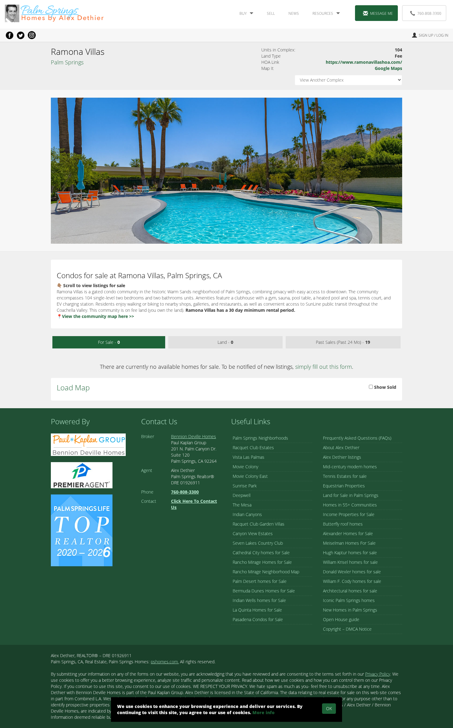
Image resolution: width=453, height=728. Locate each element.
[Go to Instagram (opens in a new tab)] (32, 35)
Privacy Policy (377, 674)
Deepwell (242, 495)
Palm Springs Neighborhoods (260, 438)
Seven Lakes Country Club (258, 543)
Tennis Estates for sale (345, 476)
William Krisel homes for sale (350, 562)
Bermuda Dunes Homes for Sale (264, 591)
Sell (271, 13)
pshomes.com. (165, 662)
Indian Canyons (247, 514)
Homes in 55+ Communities (350, 505)
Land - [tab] (225, 342)
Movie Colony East (250, 476)
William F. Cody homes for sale (352, 581)
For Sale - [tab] (109, 342)
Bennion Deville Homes (193, 436)
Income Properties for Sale (348, 514)
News (293, 13)
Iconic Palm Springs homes (349, 600)
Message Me (381, 13)
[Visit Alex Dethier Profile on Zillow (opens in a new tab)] (81, 475)
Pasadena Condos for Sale (258, 619)
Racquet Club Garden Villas (258, 524)
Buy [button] (243, 13)
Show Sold (384, 387)
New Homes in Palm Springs (350, 610)
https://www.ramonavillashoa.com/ (364, 62)
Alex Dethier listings (342, 457)
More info (263, 712)
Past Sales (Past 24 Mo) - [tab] (343, 342)
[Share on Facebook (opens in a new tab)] (9, 35)
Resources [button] (322, 13)
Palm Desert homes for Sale (260, 581)
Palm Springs (67, 62)
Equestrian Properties (344, 486)
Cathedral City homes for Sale (261, 552)
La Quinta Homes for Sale (257, 610)
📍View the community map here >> (95, 316)
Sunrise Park (245, 486)
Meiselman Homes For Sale (349, 543)
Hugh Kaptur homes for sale (350, 552)
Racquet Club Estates (253, 447)
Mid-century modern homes (350, 467)
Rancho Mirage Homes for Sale (262, 562)
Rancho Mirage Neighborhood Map (266, 572)
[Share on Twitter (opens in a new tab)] (21, 35)
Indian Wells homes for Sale (259, 600)
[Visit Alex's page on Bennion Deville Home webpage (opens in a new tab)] (88, 444)
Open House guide (341, 619)
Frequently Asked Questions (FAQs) (357, 438)
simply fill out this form (323, 366)
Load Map (73, 387)
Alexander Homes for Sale (348, 533)
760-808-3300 (429, 13)
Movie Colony (245, 467)
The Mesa (242, 505)
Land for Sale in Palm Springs (350, 495)
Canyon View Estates (253, 533)
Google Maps (388, 68)
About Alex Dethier (341, 447)
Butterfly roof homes (343, 524)
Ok (329, 708)
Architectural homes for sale (350, 591)
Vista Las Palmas (248, 457)
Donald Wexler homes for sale (352, 572)
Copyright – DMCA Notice (347, 629)
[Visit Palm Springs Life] (81, 530)
